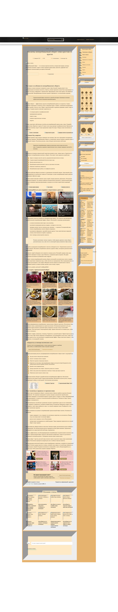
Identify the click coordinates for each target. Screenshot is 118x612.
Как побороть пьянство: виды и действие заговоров (68, 506)
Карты (83, 69)
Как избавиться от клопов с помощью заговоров (42, 523)
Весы (82, 105)
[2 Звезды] (28, 484)
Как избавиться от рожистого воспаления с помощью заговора (90, 232)
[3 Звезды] (29, 484)
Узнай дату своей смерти (89, 117)
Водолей (86, 110)
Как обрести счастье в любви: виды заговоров (56, 506)
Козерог (82, 110)
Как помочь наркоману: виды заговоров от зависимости (30, 523)
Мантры (84, 72)
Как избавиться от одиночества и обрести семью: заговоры (67, 523)
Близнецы (91, 94)
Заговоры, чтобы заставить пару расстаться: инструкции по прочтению (90, 223)
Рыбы (91, 110)
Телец (86, 94)
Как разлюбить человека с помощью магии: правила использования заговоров (31, 507)
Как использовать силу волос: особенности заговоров (42, 506)
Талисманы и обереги (87, 52)
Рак (82, 99)
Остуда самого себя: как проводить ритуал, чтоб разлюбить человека (90, 214)
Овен (82, 94)
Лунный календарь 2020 (89, 144)
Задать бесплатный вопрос (34, 349)
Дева (91, 99)
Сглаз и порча (85, 54)
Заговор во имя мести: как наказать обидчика (90, 240)
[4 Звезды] (31, 484)
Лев (86, 99)
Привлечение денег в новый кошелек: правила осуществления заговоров (56, 524)
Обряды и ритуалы (86, 64)
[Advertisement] (37, 18)
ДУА (83, 74)
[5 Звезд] (33, 484)
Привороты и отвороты (87, 59)
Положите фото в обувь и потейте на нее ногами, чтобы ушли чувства (87, 190)
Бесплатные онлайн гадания (89, 81)
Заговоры (84, 57)
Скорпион (86, 105)
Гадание (84, 67)
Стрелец (91, 105)
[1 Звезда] (26, 484)
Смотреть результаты (86, 166)
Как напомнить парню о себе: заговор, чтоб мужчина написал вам (90, 204)
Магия (83, 62)
